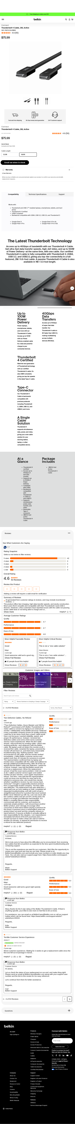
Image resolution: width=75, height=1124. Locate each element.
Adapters (33, 1058)
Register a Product (36, 1081)
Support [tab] (62, 194)
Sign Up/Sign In (14, 1034)
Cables (32, 1056)
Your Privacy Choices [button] (61, 1069)
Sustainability (14, 1092)
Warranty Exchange (36, 1091)
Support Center (35, 1076)
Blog (11, 1087)
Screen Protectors (36, 1045)
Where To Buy (14, 1098)
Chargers (33, 1039)
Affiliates (33, 1102)
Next (72, 289)
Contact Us (13, 1078)
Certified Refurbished (36, 1069)
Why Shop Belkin (15, 1095)
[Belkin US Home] (37, 19)
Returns (32, 1096)
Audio (32, 1053)
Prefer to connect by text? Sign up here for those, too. (61, 1051)
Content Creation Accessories (39, 1050)
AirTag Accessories (36, 1061)
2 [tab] (38, 309)
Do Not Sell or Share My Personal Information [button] (59, 1066)
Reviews (8, 533)
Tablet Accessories (36, 1067)
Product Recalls (35, 1084)
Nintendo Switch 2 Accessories (39, 1047)
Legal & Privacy (63, 1061)
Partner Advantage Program (38, 1105)
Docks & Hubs (34, 1042)
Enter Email (56, 1040)
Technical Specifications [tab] (38, 194)
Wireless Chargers (35, 1034)
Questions (9, 1011)
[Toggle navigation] (2, 19)
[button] (66, 19)
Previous (3, 289)
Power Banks (34, 1036)
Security (54, 1063)
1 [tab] (4, 309)
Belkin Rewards (14, 1100)
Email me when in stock (14, 162)
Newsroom (13, 1081)
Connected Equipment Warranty (37, 1087)
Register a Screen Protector (38, 1078)
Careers (12, 1089)
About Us (12, 1076)
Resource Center (15, 1084)
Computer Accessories (37, 1064)
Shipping (33, 1094)
